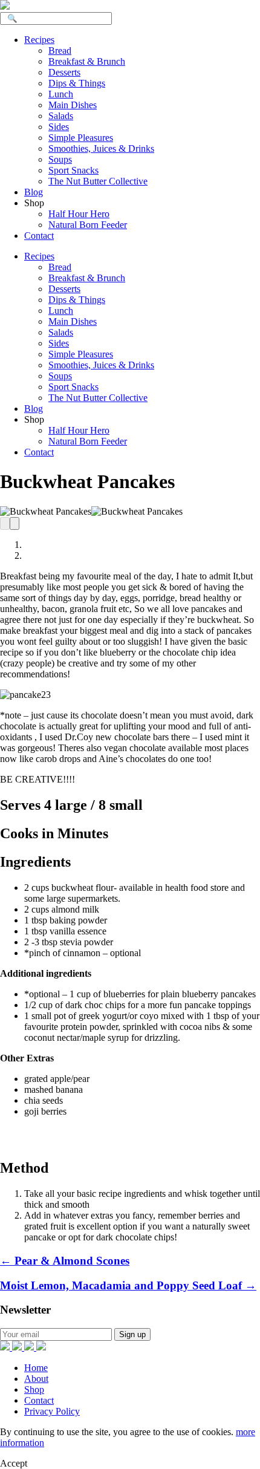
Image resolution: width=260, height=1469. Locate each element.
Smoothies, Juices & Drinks (101, 148)
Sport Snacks (73, 170)
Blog (33, 192)
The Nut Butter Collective (98, 181)
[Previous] (5, 523)
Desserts (64, 72)
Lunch (60, 94)
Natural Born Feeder (87, 225)
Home (36, 1368)
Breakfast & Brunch (86, 61)
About (36, 1378)
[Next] (14, 523)
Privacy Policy (52, 1411)
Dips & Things (76, 83)
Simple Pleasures (80, 137)
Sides (58, 127)
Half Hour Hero (78, 214)
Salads (60, 116)
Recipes (39, 39)
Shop (34, 1389)
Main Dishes (72, 105)
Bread (59, 50)
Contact (39, 235)
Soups (60, 159)
